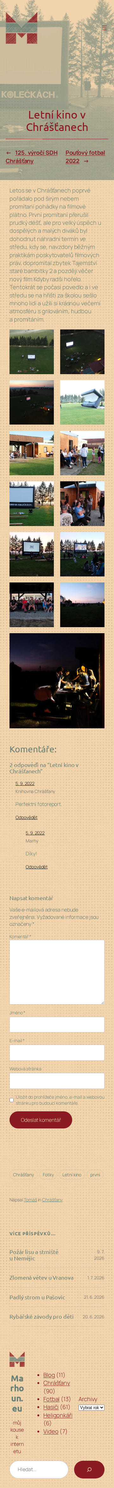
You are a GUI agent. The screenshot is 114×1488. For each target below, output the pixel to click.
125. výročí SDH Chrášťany (31, 156)
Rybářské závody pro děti (42, 1316)
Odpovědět (26, 817)
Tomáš (30, 1200)
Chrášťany (23, 1175)
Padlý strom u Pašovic (37, 1297)
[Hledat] (89, 1469)
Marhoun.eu (17, 1392)
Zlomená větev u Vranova (41, 1277)
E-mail (17, 1040)
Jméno (17, 1013)
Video (51, 1431)
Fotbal (51, 1399)
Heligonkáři (58, 1415)
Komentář (20, 936)
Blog (49, 1375)
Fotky (48, 1175)
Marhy (32, 841)
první (95, 1175)
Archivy (88, 1399)
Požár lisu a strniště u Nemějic (34, 1255)
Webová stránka (25, 1069)
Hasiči (51, 1407)
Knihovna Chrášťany (35, 791)
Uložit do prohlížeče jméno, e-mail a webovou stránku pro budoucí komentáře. (60, 1100)
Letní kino (71, 1175)
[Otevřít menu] (104, 28)
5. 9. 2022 (25, 783)
